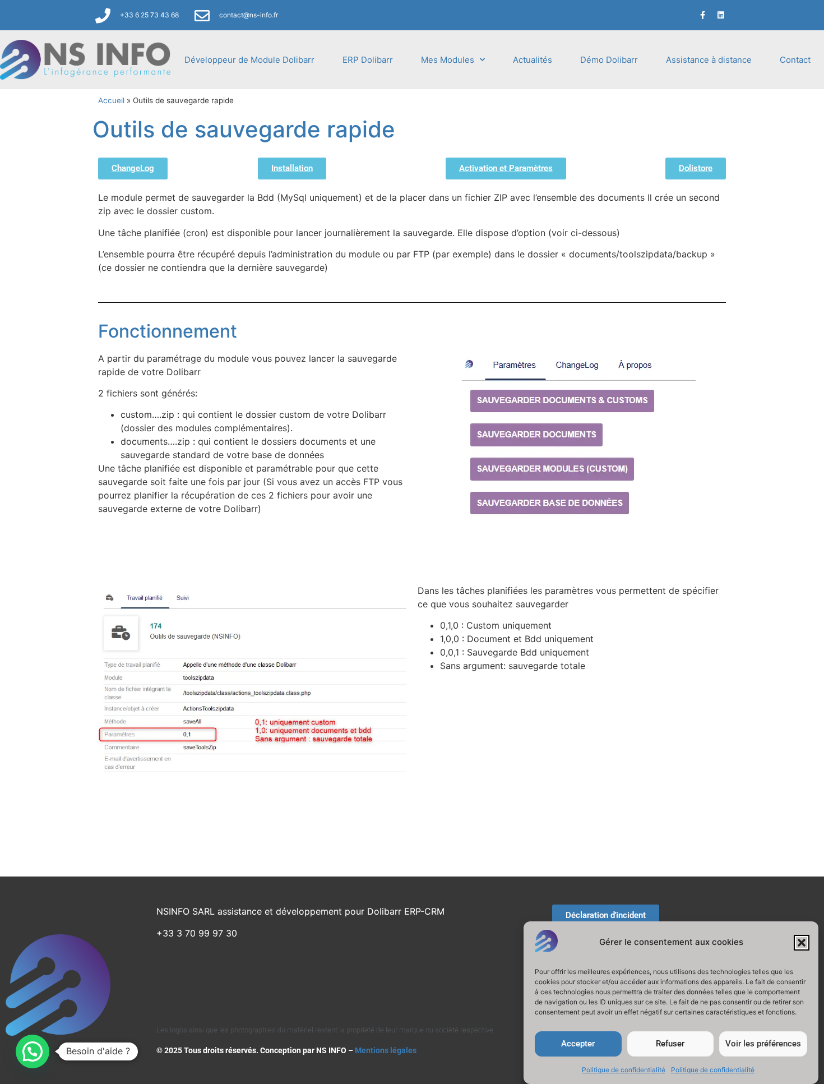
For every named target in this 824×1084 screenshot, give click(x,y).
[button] (801, 942)
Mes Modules (447, 59)
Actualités (532, 59)
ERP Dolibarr (367, 59)
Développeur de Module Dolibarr (249, 59)
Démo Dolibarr (609, 59)
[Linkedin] (721, 15)
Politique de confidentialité (623, 1069)
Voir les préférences (763, 1044)
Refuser (670, 1044)
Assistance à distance (709, 59)
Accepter (578, 1044)
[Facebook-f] (702, 15)
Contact (795, 59)
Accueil (111, 100)
